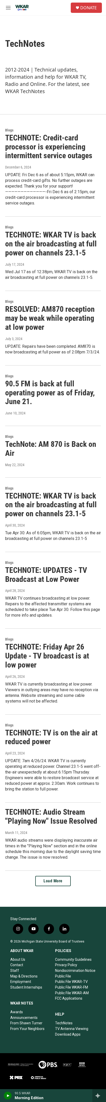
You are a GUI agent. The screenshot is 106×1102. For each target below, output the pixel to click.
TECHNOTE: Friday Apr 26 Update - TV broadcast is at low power (47, 655)
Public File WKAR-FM (71, 987)
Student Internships (26, 987)
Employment (20, 982)
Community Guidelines (73, 959)
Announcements (24, 1018)
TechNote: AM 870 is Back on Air (50, 449)
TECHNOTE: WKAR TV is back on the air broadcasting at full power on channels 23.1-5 (51, 243)
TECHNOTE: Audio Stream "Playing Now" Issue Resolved (51, 816)
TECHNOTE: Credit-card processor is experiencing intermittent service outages (48, 146)
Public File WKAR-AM (72, 993)
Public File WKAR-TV (71, 982)
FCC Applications (68, 998)
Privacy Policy (66, 965)
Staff (14, 970)
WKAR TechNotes (25, 91)
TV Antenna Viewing (71, 1029)
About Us (17, 959)
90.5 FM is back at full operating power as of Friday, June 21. (50, 392)
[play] (8, 1095)
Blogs (9, 130)
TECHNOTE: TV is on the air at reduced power (51, 737)
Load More (53, 880)
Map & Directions (24, 976)
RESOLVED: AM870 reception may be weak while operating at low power (50, 318)
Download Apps (68, 1034)
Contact (16, 965)
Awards (16, 1012)
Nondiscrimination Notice (75, 970)
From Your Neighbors (27, 1029)
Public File (63, 976)
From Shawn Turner (26, 1023)
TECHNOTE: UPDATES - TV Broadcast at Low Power (46, 575)
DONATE (88, 7)
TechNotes (64, 1023)
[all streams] (99, 1095)
